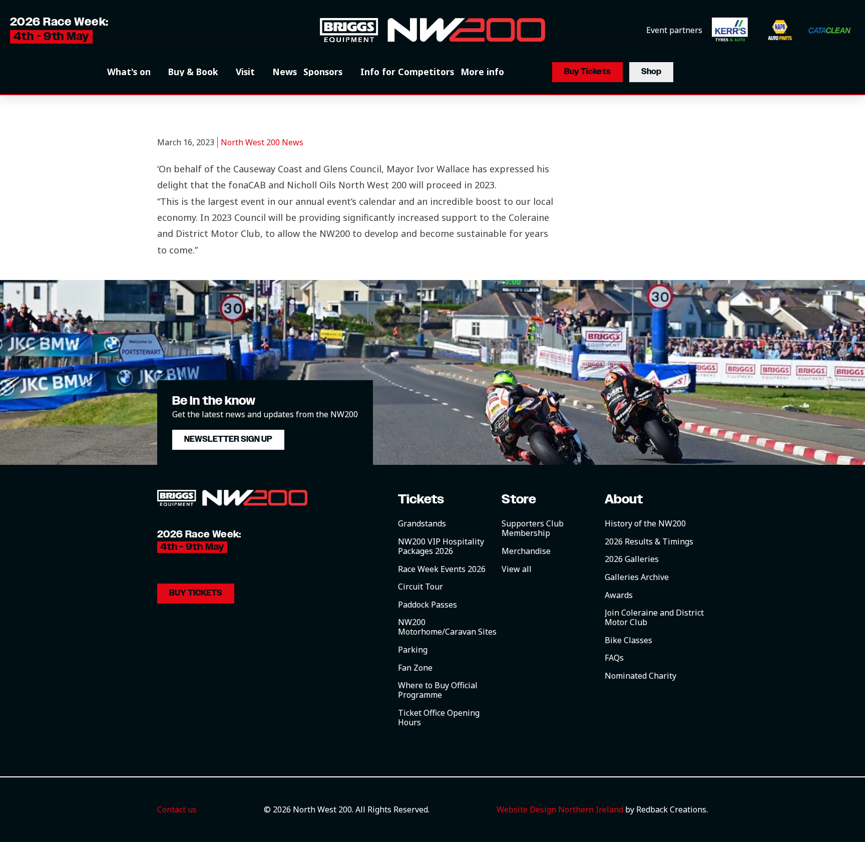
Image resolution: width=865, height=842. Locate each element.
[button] (134, 72)
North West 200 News (262, 142)
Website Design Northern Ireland (560, 809)
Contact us (177, 809)
